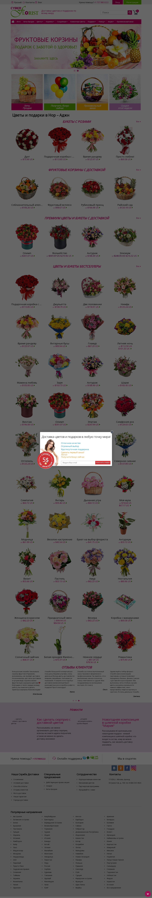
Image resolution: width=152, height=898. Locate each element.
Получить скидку (103, 462)
